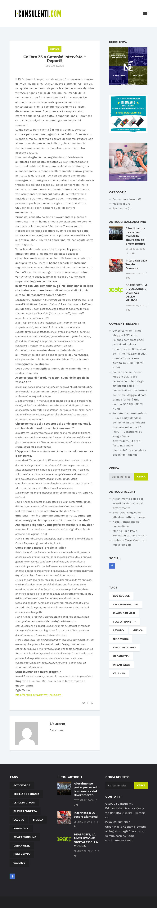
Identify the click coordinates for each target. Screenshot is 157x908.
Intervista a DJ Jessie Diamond (86, 814)
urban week (121, 664)
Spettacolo (120, 208)
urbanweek (121, 656)
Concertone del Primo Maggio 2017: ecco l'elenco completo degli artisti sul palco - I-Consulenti (128, 381)
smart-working (124, 647)
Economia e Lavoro (125, 199)
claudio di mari (124, 613)
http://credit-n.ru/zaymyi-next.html (38, 694)
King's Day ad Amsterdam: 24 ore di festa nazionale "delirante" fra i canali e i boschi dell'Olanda (129, 445)
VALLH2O (119, 673)
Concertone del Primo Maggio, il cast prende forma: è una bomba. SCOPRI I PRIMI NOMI (130, 358)
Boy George (121, 595)
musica (138, 630)
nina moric (120, 638)
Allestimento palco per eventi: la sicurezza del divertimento (135, 235)
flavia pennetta (124, 621)
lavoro (118, 630)
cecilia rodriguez (126, 604)
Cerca (141, 476)
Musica (54, 49)
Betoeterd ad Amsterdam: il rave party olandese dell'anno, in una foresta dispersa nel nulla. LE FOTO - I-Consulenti (130, 422)
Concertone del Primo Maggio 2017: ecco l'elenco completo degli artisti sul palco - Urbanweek (128, 340)
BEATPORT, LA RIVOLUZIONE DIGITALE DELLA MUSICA (136, 292)
